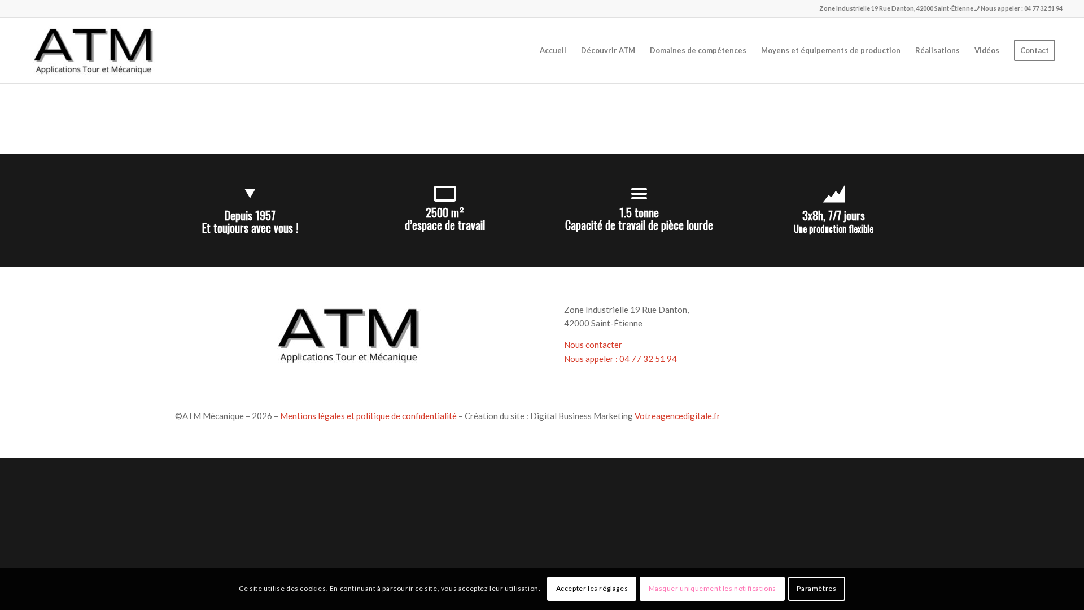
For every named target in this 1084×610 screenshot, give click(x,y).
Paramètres (816, 588)
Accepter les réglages (592, 588)
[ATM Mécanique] (92, 50)
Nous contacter (593, 344)
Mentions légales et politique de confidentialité (368, 416)
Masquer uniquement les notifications (713, 588)
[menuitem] (553, 50)
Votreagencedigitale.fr (677, 416)
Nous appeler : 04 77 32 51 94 (1021, 8)
